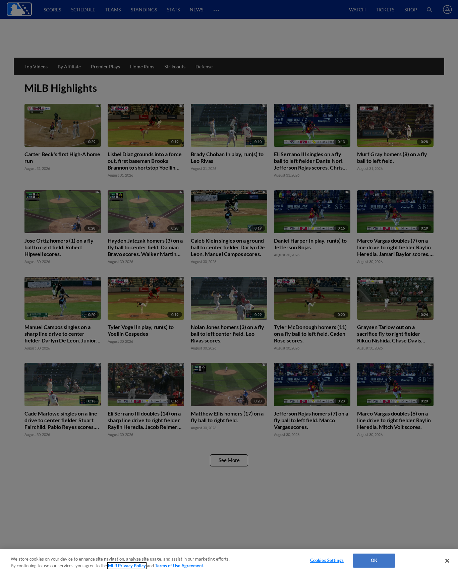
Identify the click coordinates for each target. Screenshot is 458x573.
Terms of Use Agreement (179, 565)
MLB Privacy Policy (127, 565)
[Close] (447, 560)
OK (374, 560)
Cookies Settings (327, 560)
